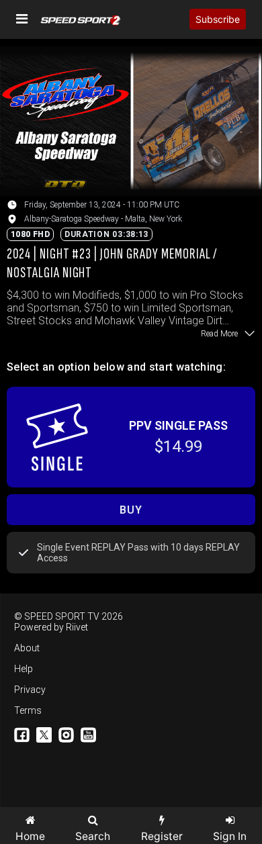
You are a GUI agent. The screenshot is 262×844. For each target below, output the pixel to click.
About (27, 648)
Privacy (30, 689)
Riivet (77, 627)
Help (23, 668)
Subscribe (217, 19)
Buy (131, 510)
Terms (28, 710)
